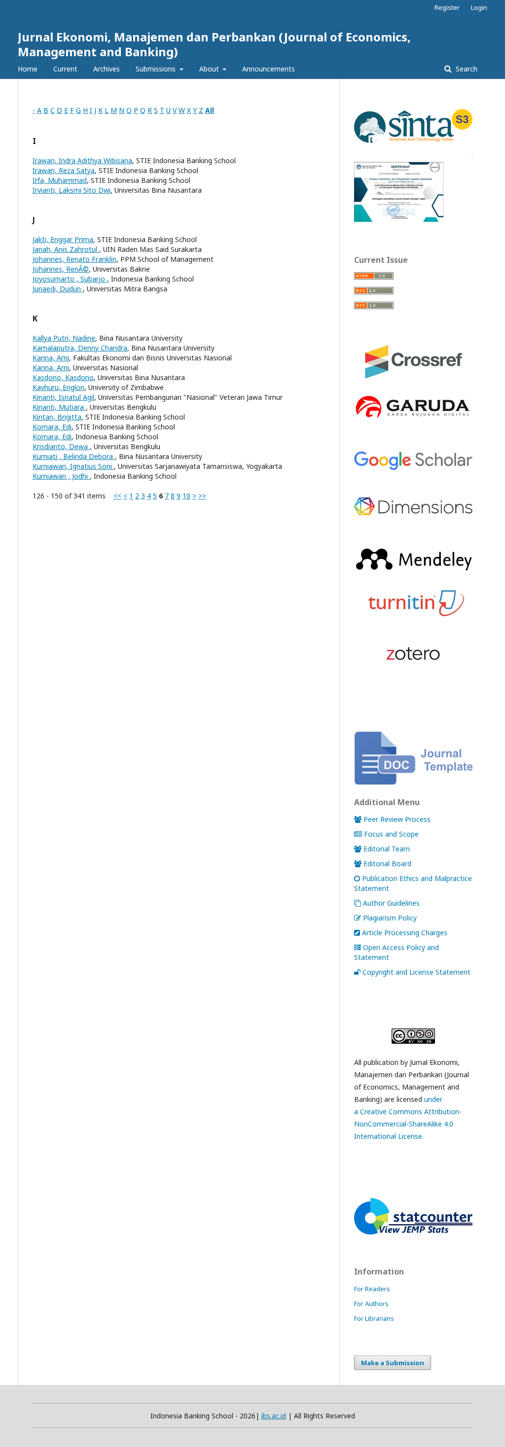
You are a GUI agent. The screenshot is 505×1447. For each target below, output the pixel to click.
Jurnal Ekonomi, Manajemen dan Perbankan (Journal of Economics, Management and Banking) (214, 44)
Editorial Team (386, 848)
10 (186, 495)
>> (202, 495)
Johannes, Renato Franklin (74, 259)
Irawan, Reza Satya (64, 170)
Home (27, 68)
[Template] (413, 782)
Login (479, 7)
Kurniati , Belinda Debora (74, 456)
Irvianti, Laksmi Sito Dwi (71, 190)
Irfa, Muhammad (60, 180)
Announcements (268, 68)
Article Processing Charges (404, 932)
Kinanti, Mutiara (59, 407)
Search (465, 68)
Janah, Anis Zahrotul (66, 249)
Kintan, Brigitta (57, 417)
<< (117, 495)
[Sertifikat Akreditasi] (413, 219)
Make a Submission (392, 1362)
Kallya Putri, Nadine (64, 338)
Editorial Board (387, 863)
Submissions (157, 68)
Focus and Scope (391, 834)
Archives (106, 68)
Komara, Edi (52, 426)
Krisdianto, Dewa (61, 446)
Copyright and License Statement (416, 972)
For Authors (371, 1303)
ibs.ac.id (273, 1415)
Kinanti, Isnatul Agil (63, 397)
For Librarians (374, 1318)
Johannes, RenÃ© (61, 269)
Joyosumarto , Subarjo (70, 278)
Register (447, 7)
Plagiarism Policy (390, 917)
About (210, 68)
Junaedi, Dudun (58, 288)
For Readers (372, 1288)
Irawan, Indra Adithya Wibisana (82, 160)
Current (65, 68)
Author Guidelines (391, 903)
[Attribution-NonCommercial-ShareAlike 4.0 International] (413, 1036)
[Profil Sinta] (413, 143)
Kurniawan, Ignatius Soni (73, 466)
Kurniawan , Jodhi (61, 476)
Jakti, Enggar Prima (63, 239)
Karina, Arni (51, 357)
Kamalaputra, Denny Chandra (80, 348)
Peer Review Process (397, 819)
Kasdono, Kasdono (63, 377)
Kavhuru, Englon (58, 387)
